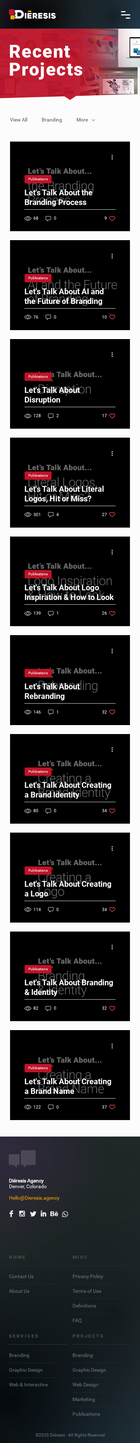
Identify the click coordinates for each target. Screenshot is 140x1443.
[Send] (65, 1211)
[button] (126, 15)
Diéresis (58, 1435)
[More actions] (114, 157)
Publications (38, 179)
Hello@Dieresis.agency (34, 1198)
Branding (52, 120)
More (82, 120)
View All (18, 120)
